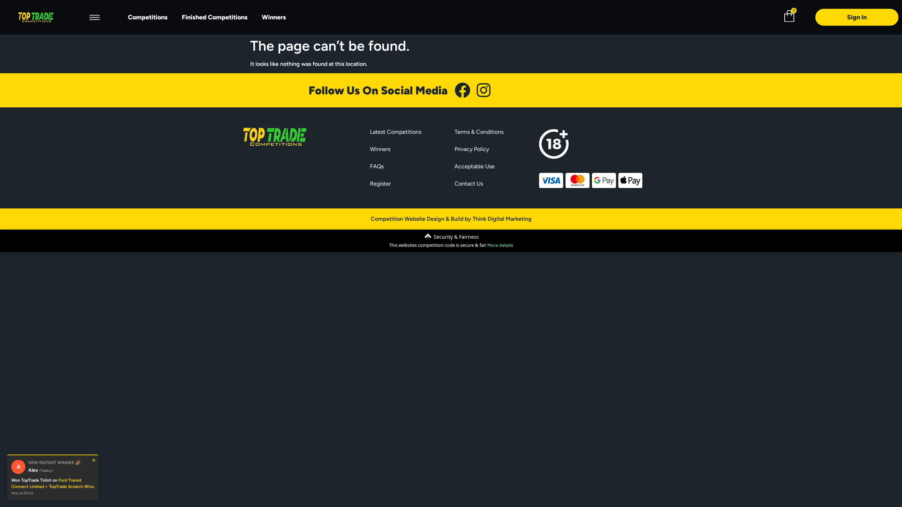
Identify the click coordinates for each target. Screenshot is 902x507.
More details (500, 245)
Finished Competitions (215, 17)
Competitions (148, 17)
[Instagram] (484, 90)
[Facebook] (462, 90)
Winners (274, 17)
